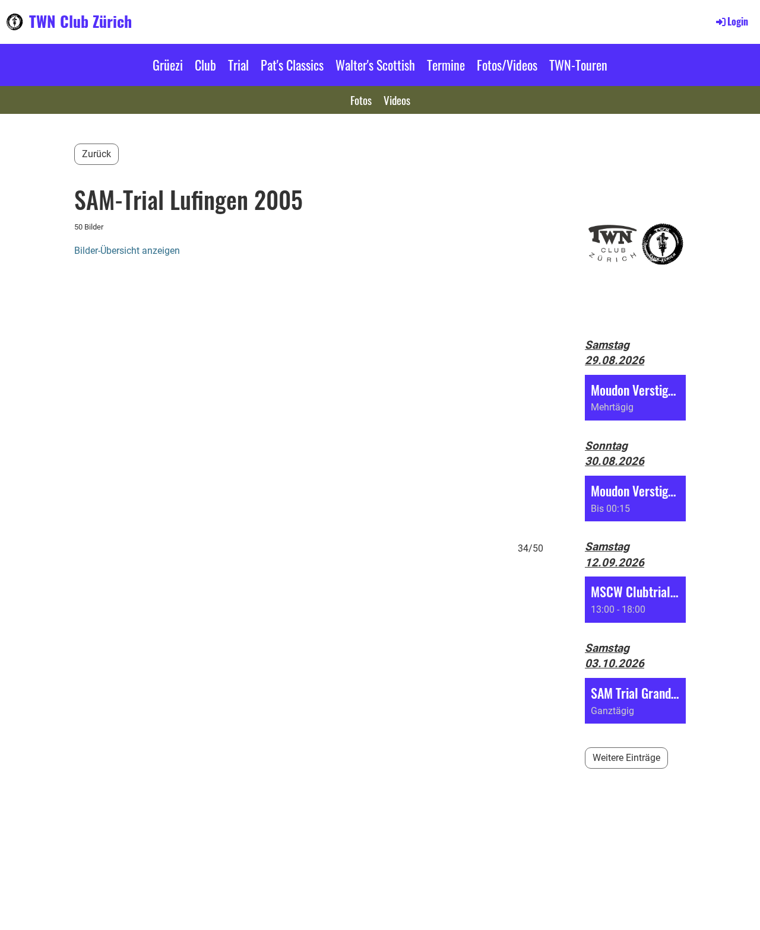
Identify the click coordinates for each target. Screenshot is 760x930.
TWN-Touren (578, 64)
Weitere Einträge (626, 757)
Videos (397, 99)
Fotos (361, 99)
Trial (238, 64)
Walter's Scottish (375, 64)
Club (205, 64)
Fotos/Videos (507, 64)
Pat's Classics (292, 64)
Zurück (96, 154)
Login (737, 21)
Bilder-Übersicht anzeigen (127, 250)
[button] (635, 398)
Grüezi (168, 64)
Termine (446, 64)
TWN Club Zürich (80, 21)
